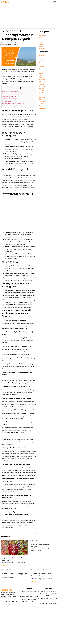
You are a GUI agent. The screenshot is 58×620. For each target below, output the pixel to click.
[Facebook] (3, 601)
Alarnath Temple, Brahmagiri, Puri (14, 574)
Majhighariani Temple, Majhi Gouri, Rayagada (12, 559)
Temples (15, 44)
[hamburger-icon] (55, 2)
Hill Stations (10, 44)
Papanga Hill (5, 173)
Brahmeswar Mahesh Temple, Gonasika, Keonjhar (42, 575)
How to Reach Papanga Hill (10, 99)
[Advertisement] (29, 16)
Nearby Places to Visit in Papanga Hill (13, 103)
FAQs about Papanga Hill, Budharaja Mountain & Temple (18, 106)
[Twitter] (6, 601)
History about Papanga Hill (10, 91)
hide (22, 88)
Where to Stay (7, 101)
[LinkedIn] (10, 601)
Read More (4, 565)
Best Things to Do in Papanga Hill (12, 94)
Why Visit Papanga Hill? (9, 96)
